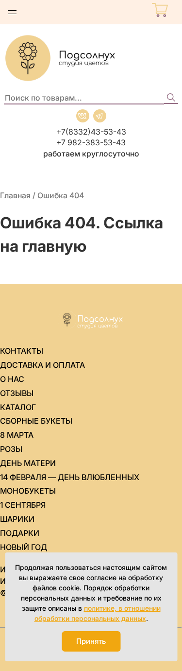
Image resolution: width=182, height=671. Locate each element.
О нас (12, 379)
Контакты (21, 351)
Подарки (19, 533)
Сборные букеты (36, 421)
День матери (28, 463)
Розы (11, 449)
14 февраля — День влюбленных (69, 477)
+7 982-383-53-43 (91, 142)
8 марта (16, 435)
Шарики (17, 519)
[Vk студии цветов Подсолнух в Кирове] (82, 115)
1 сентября (23, 505)
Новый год (23, 547)
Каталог (18, 407)
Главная (15, 195)
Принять (91, 641)
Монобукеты (28, 491)
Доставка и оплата (42, 365)
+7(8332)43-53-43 (91, 132)
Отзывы (16, 393)
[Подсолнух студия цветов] (91, 58)
